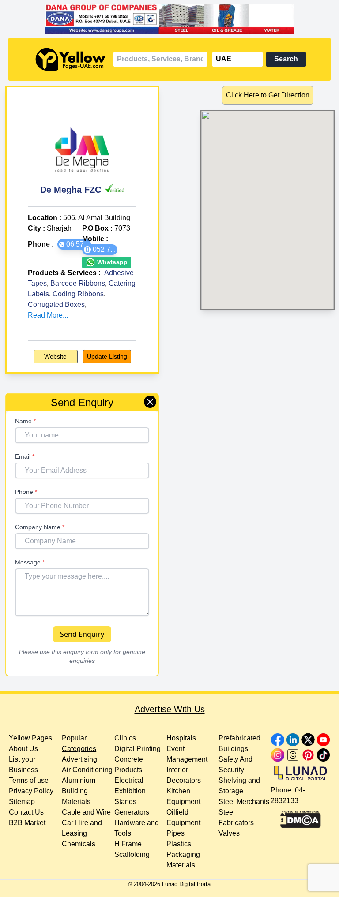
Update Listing (107, 356)
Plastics (178, 844)
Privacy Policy (31, 791)
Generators (131, 812)
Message (30, 562)
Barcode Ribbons (77, 283)
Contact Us (26, 812)
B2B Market (27, 822)
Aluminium (78, 780)
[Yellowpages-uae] (70, 59)
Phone (26, 491)
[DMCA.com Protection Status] (300, 817)
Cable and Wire (86, 812)
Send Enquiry (82, 634)
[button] (74, 244)
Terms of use (29, 780)
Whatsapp (111, 261)
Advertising (79, 759)
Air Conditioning (87, 770)
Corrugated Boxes (56, 304)
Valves (229, 833)
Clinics (125, 738)
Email (24, 456)
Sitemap (22, 801)
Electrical (128, 780)
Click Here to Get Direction (267, 95)
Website (55, 356)
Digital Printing (137, 748)
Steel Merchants (243, 801)
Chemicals (78, 844)
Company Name (39, 527)
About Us (23, 748)
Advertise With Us (170, 709)
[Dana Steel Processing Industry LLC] (170, 19)
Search (286, 59)
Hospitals (181, 738)
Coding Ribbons (78, 294)
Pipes (175, 833)
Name (25, 421)
